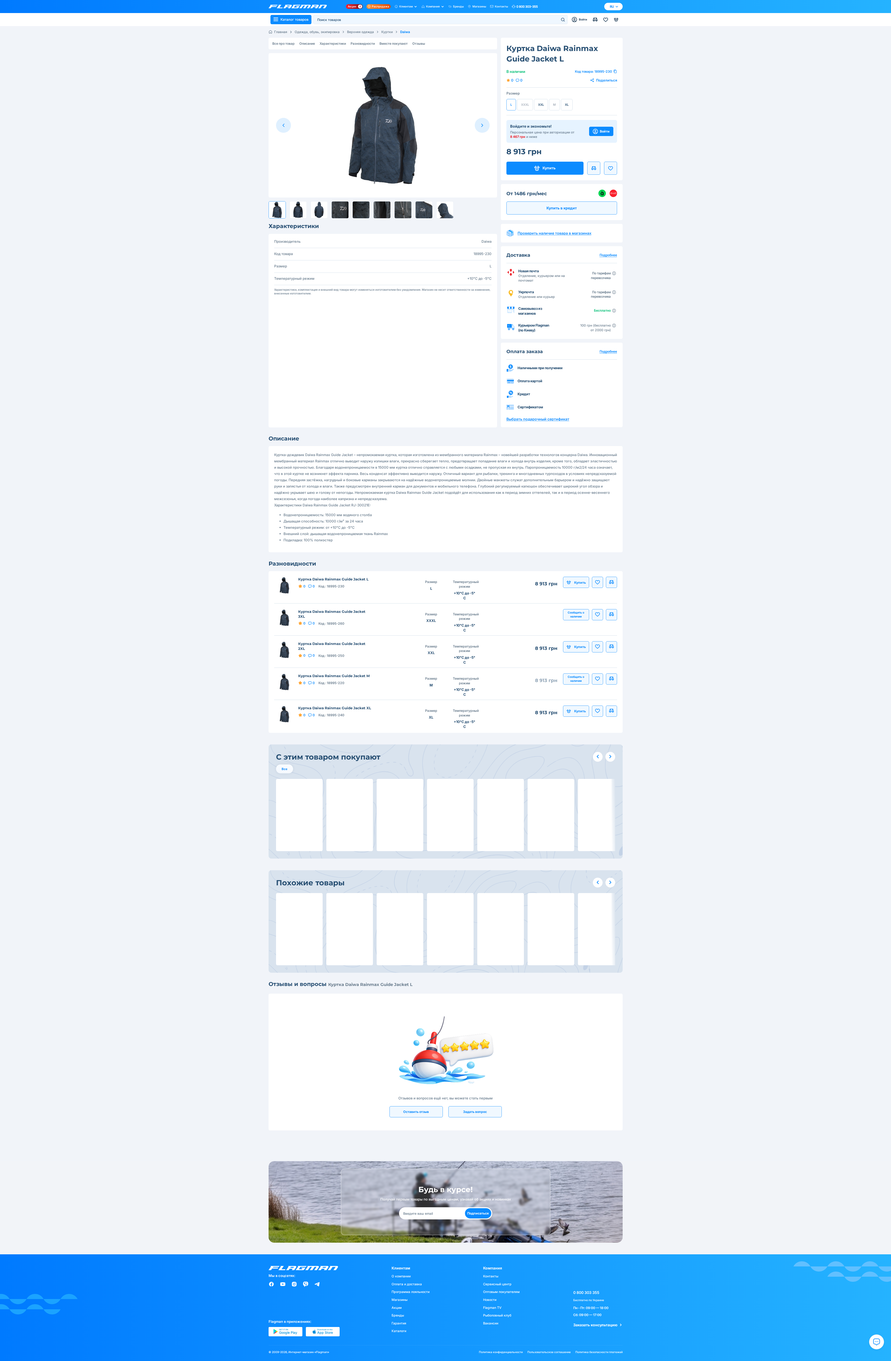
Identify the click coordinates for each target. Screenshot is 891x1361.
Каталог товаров (294, 19)
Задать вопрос (475, 1112)
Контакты (501, 6)
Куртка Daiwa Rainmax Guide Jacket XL (334, 708)
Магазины (479, 6)
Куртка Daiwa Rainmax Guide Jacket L (333, 579)
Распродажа (380, 6)
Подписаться (478, 1213)
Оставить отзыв (416, 1112)
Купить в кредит (561, 208)
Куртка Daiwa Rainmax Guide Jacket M (334, 676)
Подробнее (608, 351)
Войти (605, 131)
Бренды (458, 6)
